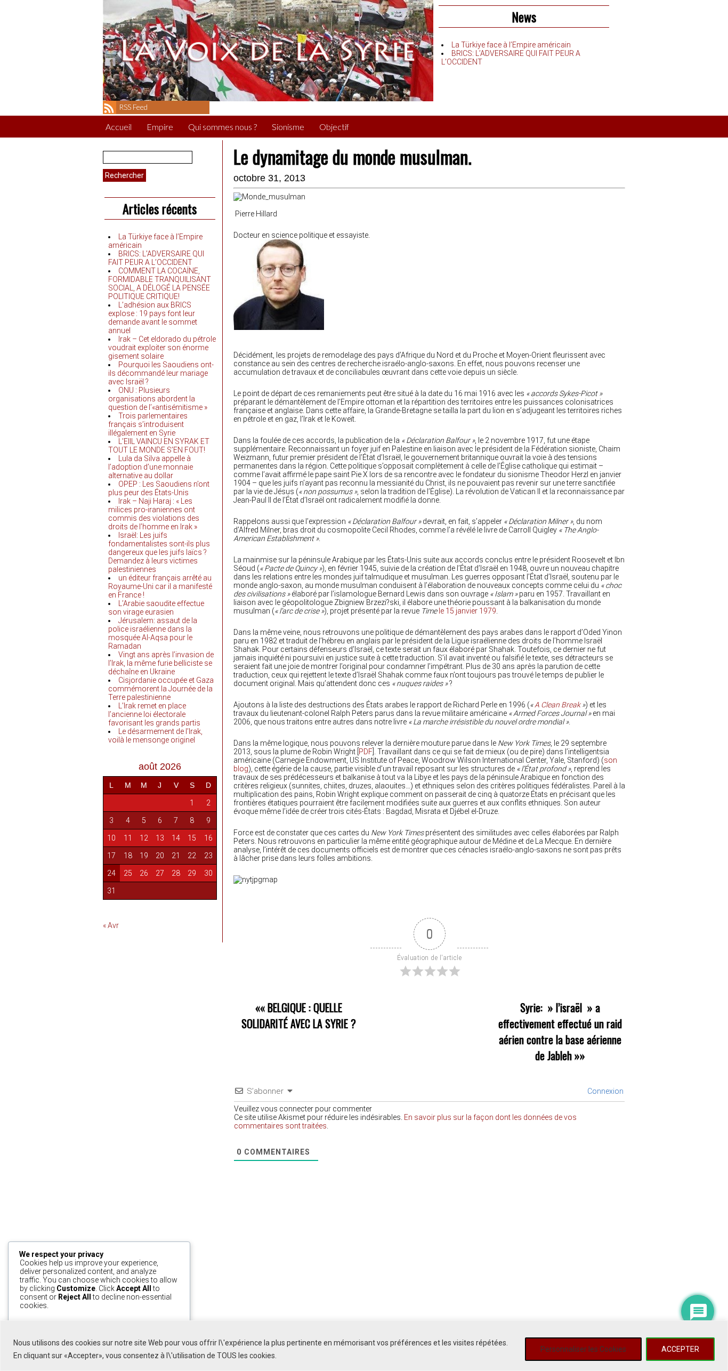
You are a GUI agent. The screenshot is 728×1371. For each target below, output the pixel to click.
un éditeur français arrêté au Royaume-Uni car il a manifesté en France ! (160, 586)
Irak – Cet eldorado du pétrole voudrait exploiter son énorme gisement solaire (162, 347)
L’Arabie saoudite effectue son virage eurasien (156, 607)
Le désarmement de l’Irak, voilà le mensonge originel (155, 735)
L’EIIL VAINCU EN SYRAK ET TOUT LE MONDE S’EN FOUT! (158, 445)
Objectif (334, 127)
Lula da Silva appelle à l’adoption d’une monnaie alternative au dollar (150, 467)
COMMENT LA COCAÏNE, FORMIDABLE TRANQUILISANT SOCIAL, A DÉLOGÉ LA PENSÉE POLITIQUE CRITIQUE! (159, 284)
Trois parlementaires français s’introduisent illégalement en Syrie (148, 424)
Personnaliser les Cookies (583, 1349)
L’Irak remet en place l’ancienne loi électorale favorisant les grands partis (154, 714)
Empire (160, 127)
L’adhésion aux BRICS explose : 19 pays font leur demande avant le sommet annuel (152, 318)
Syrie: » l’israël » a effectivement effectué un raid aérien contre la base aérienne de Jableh (560, 1031)
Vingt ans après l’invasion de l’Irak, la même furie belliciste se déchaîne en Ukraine (161, 663)
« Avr (111, 925)
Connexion (605, 1091)
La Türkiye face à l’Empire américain (511, 45)
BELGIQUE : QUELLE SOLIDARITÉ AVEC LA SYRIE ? (298, 1015)
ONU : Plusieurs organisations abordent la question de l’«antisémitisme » (157, 399)
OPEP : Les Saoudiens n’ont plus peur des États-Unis (158, 488)
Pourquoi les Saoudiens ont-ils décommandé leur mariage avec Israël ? (161, 373)
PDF (366, 751)
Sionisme (288, 127)
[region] (364, 1345)
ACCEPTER (680, 1349)
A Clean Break (557, 704)
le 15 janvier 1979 (467, 611)
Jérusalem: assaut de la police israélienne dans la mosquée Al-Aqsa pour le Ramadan (152, 633)
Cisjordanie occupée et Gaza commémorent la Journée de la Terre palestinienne (161, 688)
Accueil (119, 127)
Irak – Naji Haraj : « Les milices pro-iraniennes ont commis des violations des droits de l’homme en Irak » (153, 514)
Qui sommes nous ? (222, 127)
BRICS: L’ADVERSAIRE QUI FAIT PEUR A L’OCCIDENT (156, 258)
